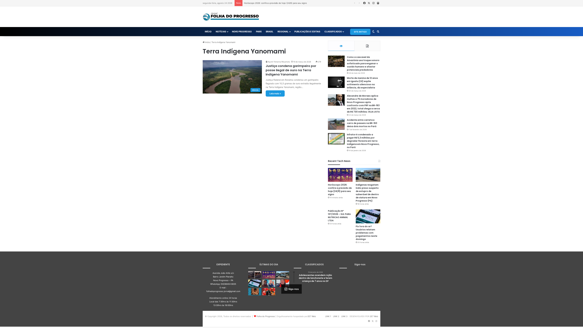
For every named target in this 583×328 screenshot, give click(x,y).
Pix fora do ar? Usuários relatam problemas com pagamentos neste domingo (366, 233)
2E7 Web (312, 316)
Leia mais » (275, 93)
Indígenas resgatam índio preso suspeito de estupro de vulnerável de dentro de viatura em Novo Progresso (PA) (367, 192)
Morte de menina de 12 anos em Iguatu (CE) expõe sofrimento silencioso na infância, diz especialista (362, 83)
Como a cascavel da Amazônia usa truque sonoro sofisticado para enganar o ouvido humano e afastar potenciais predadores (363, 63)
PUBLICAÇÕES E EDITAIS (307, 31)
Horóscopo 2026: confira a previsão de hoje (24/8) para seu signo (340, 189)
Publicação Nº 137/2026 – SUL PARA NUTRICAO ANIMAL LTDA (339, 215)
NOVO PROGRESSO (242, 31)
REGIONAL (283, 31)
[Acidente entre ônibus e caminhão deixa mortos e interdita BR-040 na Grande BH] (254, 274)
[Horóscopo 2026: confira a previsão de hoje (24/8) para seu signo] (340, 175)
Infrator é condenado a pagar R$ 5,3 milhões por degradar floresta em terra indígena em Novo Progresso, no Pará (363, 141)
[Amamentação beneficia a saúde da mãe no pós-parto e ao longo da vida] (254, 291)
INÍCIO (208, 31)
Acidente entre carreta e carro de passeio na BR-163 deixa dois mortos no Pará (362, 123)
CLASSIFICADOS (333, 31)
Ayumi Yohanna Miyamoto (279, 62)
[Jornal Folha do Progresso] (231, 16)
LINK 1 (328, 316)
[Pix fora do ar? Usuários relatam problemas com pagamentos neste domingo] (368, 216)
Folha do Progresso (266, 316)
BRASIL (269, 31)
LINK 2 (336, 316)
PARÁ (259, 31)
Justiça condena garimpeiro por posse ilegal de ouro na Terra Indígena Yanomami (291, 70)
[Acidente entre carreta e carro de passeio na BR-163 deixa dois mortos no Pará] (336, 124)
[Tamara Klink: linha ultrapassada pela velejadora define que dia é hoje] (282, 283)
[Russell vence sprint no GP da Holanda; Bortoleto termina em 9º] (268, 291)
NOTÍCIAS (221, 31)
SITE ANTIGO (360, 32)
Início (207, 42)
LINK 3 (344, 316)
